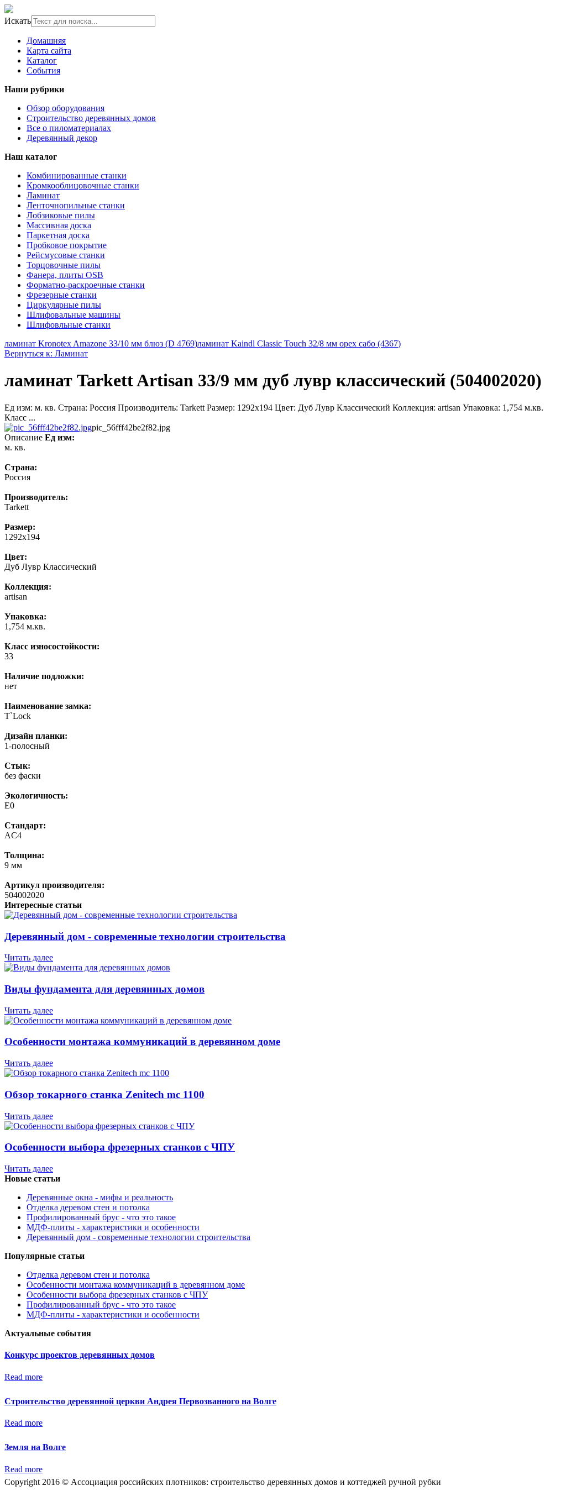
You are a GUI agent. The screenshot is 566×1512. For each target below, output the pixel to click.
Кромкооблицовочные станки (83, 185)
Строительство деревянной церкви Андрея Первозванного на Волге (140, 1401)
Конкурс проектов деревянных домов (79, 1354)
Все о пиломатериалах (69, 128)
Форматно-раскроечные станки (86, 285)
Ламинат (43, 195)
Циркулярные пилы (64, 304)
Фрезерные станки (62, 295)
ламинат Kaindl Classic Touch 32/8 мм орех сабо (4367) (299, 343)
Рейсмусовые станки (66, 255)
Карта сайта (49, 50)
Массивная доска (59, 225)
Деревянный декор (62, 138)
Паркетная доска (58, 235)
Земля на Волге (35, 1447)
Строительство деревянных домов (91, 118)
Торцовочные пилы (64, 265)
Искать (17, 20)
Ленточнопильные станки (76, 205)
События (43, 70)
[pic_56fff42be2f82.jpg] (48, 427)
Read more (23, 1377)
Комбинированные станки (77, 175)
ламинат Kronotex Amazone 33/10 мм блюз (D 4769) (100, 343)
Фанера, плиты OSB (65, 275)
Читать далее (28, 957)
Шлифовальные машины (73, 314)
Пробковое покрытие (67, 245)
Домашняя (46, 40)
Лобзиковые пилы (61, 215)
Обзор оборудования (65, 108)
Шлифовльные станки (69, 324)
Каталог (42, 60)
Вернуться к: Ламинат (46, 353)
